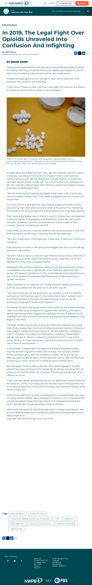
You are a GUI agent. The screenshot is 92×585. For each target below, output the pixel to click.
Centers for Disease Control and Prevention (30, 519)
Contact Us (56, 562)
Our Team (38, 564)
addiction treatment (66, 524)
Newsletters (57, 564)
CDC (58, 519)
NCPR (50, 418)
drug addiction (17, 524)
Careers (37, 566)
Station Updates (58, 566)
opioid (32, 524)
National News (9, 25)
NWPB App (66, 3)
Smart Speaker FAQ (60, 559)
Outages (55, 561)
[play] (6, 11)
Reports (37, 568)
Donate (82, 3)
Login (52, 3)
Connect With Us (40, 561)
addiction (69, 519)
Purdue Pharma (37, 514)
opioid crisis (46, 524)
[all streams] (88, 11)
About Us (37, 559)
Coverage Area (39, 562)
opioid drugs (16, 529)
